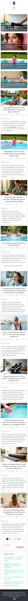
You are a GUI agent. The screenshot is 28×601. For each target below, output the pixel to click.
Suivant (19, 538)
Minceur (5, 299)
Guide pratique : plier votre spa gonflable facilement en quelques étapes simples (14, 65)
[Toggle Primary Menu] (14, 7)
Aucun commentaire (22, 114)
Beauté (3, 43)
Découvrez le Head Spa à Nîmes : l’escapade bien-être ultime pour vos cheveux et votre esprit (14, 512)
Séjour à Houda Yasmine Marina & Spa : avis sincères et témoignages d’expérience (14, 334)
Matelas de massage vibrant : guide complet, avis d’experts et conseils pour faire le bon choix (14, 466)
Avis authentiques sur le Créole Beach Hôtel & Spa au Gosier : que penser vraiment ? (14, 110)
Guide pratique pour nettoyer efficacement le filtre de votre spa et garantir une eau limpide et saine (14, 422)
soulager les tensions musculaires (17, 482)
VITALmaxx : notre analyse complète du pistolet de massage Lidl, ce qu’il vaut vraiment (13, 27)
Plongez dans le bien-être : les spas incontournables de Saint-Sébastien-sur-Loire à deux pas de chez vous (14, 84)
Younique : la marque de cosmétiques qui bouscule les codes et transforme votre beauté (14, 46)
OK (14, 598)
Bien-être (4, 24)
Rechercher (7, 545)
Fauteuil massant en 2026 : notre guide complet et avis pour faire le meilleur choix (14, 378)
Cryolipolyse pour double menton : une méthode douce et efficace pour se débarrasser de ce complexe (14, 290)
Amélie (13, 114)
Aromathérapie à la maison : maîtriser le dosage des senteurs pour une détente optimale (14, 199)
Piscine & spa (4, 62)
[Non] (26, 595)
